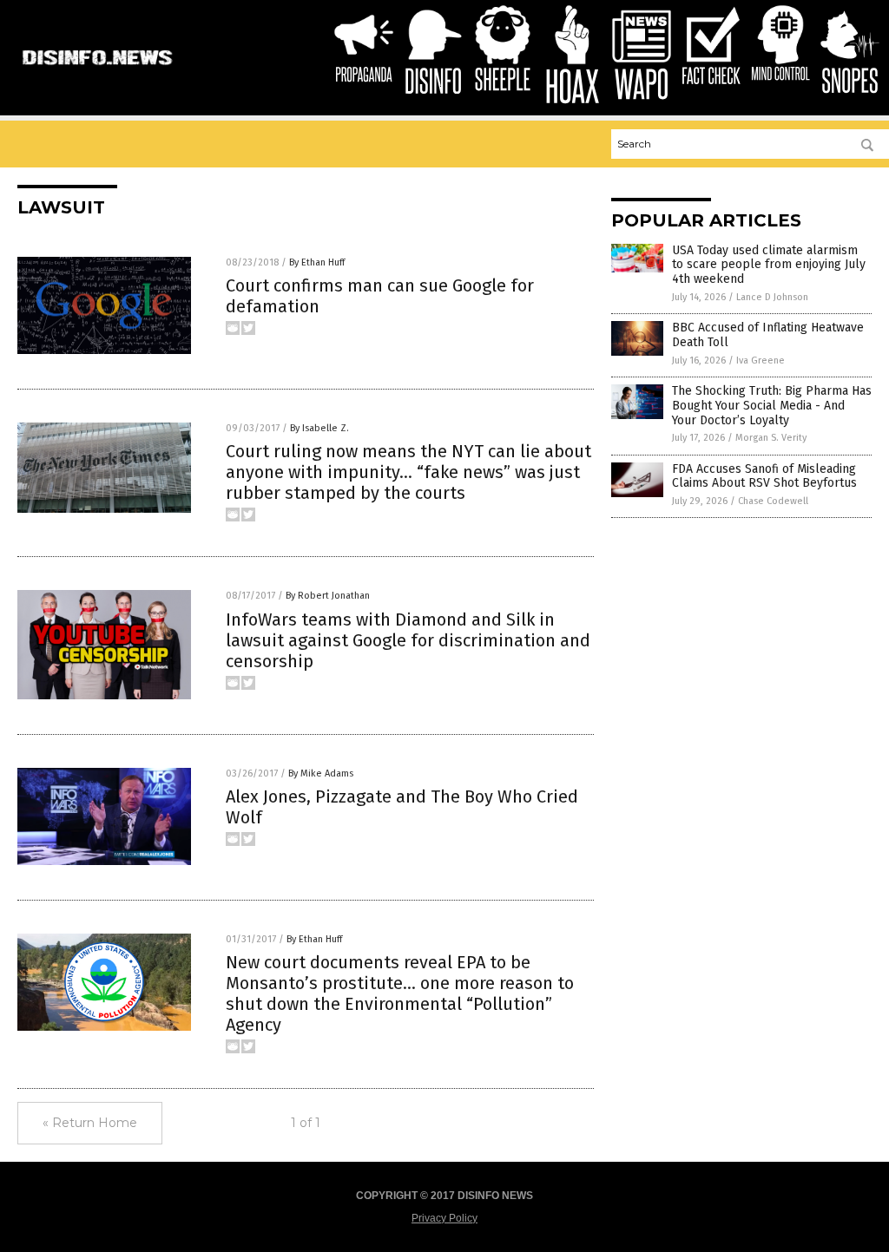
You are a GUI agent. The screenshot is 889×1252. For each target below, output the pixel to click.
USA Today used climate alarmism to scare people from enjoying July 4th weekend (769, 265)
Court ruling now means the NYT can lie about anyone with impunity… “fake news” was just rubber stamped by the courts (408, 472)
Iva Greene (760, 360)
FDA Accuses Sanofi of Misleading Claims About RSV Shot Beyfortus (764, 476)
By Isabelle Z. (319, 428)
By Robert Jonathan (328, 595)
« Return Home (90, 1123)
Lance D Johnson (772, 297)
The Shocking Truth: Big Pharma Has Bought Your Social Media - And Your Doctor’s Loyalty (772, 405)
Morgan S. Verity (771, 437)
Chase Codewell (773, 501)
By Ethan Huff (317, 262)
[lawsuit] (97, 72)
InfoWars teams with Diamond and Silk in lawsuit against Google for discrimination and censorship (408, 640)
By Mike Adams (320, 773)
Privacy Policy (444, 1218)
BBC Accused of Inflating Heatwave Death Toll (768, 335)
